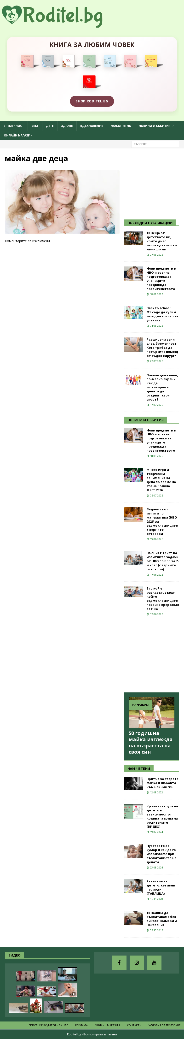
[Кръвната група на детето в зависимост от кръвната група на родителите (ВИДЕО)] (133, 811)
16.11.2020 (156, 899)
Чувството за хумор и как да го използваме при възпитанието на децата (161, 854)
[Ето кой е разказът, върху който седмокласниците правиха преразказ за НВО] (133, 591)
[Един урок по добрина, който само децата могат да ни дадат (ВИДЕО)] (74, 1008)
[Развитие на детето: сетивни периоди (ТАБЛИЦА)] (133, 886)
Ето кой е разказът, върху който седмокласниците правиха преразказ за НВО (163, 598)
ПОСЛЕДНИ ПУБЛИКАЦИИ (149, 222)
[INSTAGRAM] (137, 963)
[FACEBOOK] (119, 963)
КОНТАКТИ (134, 1025)
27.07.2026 (156, 361)
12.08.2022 (156, 792)
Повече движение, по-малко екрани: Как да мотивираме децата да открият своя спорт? (162, 387)
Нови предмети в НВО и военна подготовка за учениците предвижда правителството (161, 278)
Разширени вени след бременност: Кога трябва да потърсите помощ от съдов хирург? (162, 347)
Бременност (14, 126)
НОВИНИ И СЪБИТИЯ (145, 420)
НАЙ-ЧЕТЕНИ (138, 768)
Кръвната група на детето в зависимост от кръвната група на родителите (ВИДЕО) (162, 816)
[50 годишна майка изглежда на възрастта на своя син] (151, 712)
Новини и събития (155, 126)
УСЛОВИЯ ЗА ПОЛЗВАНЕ (164, 1025)
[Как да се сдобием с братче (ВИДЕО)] (67, 974)
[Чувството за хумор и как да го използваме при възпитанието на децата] (133, 851)
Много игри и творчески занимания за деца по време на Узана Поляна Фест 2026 (161, 479)
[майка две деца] (62, 230)
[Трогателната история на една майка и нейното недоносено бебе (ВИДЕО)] (25, 991)
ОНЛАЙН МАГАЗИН (18, 135)
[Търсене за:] (155, 144)
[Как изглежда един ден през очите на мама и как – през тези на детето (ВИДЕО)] (46, 975)
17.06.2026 (156, 574)
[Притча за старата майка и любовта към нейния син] (133, 783)
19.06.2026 (156, 539)
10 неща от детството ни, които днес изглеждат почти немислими (162, 241)
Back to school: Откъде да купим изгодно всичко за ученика (162, 314)
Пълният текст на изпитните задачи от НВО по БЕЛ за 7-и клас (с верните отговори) (163, 561)
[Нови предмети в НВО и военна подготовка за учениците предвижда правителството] (133, 273)
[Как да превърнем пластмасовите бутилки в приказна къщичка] (36, 1005)
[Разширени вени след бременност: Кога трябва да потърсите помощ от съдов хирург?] (133, 344)
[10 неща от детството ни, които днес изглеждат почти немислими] (133, 238)
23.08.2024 (156, 867)
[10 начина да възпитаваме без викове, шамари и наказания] (133, 918)
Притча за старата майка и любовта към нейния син (162, 783)
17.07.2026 (156, 405)
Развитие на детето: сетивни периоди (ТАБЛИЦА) (161, 887)
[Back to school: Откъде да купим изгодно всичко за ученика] (133, 312)
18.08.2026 (156, 294)
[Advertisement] (154, 183)
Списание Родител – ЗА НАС (48, 1025)
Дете (50, 126)
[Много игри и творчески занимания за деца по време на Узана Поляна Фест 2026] (133, 475)
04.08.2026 (156, 325)
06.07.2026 (156, 495)
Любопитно (120, 126)
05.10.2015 (156, 930)
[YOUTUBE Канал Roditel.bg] (154, 963)
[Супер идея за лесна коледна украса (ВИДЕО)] (46, 991)
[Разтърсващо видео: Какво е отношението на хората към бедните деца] (25, 976)
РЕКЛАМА (81, 1025)
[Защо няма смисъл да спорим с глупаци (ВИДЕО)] (18, 1008)
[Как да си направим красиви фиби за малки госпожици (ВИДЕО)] (53, 1007)
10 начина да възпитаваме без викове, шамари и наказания (162, 919)
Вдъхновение (91, 126)
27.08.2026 (156, 254)
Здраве (67, 126)
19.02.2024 (156, 832)
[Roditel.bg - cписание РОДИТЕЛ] (60, 25)
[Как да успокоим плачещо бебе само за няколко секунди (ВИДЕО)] (67, 990)
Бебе (35, 126)
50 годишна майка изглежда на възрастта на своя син (151, 742)
